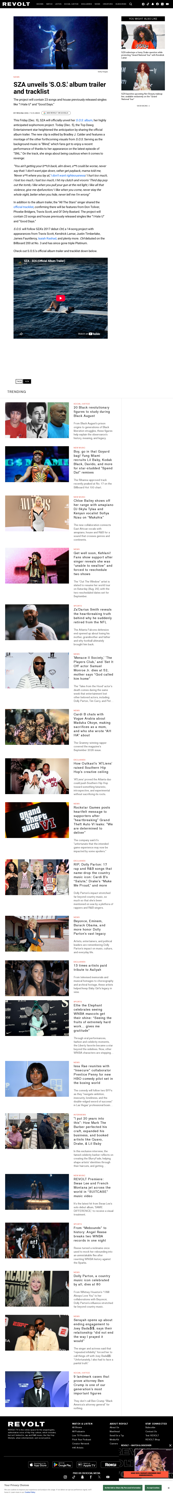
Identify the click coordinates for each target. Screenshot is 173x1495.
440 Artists (78, 1447)
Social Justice (71, 4)
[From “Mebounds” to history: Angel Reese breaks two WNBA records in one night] (37, 1240)
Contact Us (151, 1431)
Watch (49, 4)
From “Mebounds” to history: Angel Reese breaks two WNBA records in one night (90, 1234)
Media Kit (114, 1439)
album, (84, 120)
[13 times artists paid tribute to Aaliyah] (37, 978)
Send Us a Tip (117, 1435)
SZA (27, 381)
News (97, 4)
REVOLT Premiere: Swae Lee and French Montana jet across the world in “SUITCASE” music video (92, 1187)
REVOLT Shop (152, 1439)
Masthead (115, 1431)
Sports (78, 606)
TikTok (148, 4)
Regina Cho (22, 113)
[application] (146, 1463)
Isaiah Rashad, (47, 238)
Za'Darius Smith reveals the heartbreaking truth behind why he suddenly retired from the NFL (93, 615)
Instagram (143, 4)
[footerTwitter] (99, 1479)
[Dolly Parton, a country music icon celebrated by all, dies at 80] (37, 1289)
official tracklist (24, 207)
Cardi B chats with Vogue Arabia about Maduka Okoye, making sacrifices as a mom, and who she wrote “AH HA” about (92, 724)
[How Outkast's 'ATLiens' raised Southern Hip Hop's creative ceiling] (37, 776)
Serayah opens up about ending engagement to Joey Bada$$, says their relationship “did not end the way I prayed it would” (94, 1330)
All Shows (77, 1427)
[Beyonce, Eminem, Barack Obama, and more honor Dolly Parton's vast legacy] (37, 934)
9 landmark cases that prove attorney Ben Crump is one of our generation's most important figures (91, 1384)
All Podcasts (78, 1431)
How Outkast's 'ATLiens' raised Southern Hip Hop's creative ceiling (93, 767)
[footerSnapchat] (82, 1479)
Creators (108, 4)
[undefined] (143, 36)
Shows (39, 4)
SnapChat (152, 4)
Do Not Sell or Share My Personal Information (123, 1488)
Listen (58, 4)
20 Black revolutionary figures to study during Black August (92, 411)
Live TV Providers (81, 1435)
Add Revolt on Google (57, 113)
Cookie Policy (30, 1492)
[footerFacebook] (91, 1479)
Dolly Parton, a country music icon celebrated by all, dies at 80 (92, 1280)
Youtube (167, 4)
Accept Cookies (153, 1488)
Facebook (157, 4)
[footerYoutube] (108, 1479)
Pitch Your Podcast (81, 1439)
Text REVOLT (152, 1435)
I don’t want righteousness (68, 175)
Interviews (80, 1114)
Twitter (162, 4)
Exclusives (86, 4)
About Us (114, 1427)
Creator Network (80, 1443)
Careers (114, 1443)
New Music (79, 447)
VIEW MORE (142, 106)
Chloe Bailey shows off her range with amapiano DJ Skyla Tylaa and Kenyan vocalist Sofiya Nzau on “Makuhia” (94, 508)
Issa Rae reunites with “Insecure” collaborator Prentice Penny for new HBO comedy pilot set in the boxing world (93, 1074)
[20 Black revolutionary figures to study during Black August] (37, 420)
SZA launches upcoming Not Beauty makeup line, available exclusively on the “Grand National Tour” (141, 96)
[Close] (169, 1488)
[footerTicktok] (74, 1479)
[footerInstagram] (65, 1479)
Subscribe (121, 4)
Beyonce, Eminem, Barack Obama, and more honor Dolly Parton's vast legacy (90, 927)
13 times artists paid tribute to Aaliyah (90, 967)
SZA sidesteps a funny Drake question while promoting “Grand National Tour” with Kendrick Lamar (142, 55)
